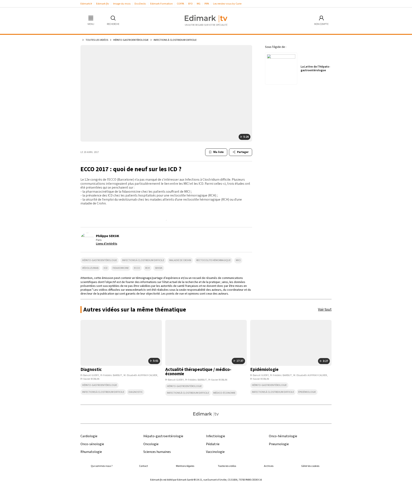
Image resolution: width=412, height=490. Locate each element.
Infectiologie (215, 436)
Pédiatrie (213, 444)
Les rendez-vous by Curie (227, 3)
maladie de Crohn (180, 260)
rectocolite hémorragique (213, 260)
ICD (106, 268)
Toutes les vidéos (97, 40)
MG (198, 3)
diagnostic (136, 392)
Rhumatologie (91, 452)
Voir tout (325, 309)
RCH (147, 268)
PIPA (206, 3)
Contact (143, 466)
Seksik (158, 268)
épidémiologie (307, 392)
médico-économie (224, 393)
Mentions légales (185, 466)
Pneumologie (279, 444)
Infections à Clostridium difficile (143, 260)
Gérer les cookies (310, 466)
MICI (238, 260)
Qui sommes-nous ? (101, 466)
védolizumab (90, 268)
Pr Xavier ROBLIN (89, 379)
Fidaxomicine (121, 268)
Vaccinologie (215, 452)
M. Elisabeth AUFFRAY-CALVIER (140, 375)
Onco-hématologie (283, 436)
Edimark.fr (86, 3)
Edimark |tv (102, 3)
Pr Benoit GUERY (89, 375)
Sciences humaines (157, 452)
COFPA (180, 3)
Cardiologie (88, 436)
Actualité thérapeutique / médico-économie (198, 371)
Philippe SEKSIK (107, 236)
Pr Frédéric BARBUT (111, 375)
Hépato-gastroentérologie (130, 40)
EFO (190, 3)
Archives (268, 466)
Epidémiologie (264, 369)
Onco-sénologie (92, 444)
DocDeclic (140, 3)
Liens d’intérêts (106, 244)
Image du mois (121, 3)
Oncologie (151, 444)
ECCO (137, 268)
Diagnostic (91, 369)
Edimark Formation (161, 3)
